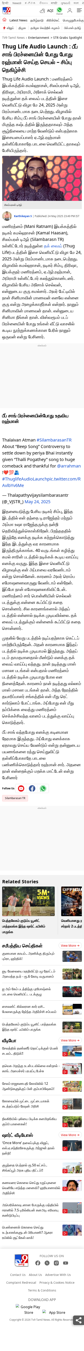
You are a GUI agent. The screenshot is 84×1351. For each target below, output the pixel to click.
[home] (4, 20)
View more (68, 945)
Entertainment (38, 37)
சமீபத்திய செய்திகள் (22, 945)
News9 (16, 3)
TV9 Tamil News (13, 37)
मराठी (54, 3)
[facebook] (32, 788)
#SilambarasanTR (54, 440)
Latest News (18, 20)
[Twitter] (47, 1263)
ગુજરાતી (65, 3)
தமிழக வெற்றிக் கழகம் (45, 28)
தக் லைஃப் (53, 246)
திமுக (22, 28)
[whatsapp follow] (43, 788)
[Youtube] (21, 788)
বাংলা (76, 3)
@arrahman (69, 466)
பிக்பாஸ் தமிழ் (72, 28)
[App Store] (55, 1314)
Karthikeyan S (23, 216)
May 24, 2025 (37, 502)
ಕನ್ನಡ (30, 3)
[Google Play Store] (29, 1309)
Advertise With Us (58, 1275)
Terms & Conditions (42, 1290)
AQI (50, 10)
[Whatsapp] (58, 11)
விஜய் (10, 28)
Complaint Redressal (21, 1282)
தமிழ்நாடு (37, 20)
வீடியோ (9, 1040)
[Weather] (43, 10)
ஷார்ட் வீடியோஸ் (17, 1135)
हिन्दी (5, 3)
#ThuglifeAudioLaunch (24, 479)
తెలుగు (43, 3)
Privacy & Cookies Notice (57, 1282)
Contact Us (18, 1275)
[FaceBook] (37, 1263)
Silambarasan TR (15, 798)
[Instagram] (56, 1263)
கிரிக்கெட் (53, 20)
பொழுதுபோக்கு (73, 20)
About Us (35, 1275)
